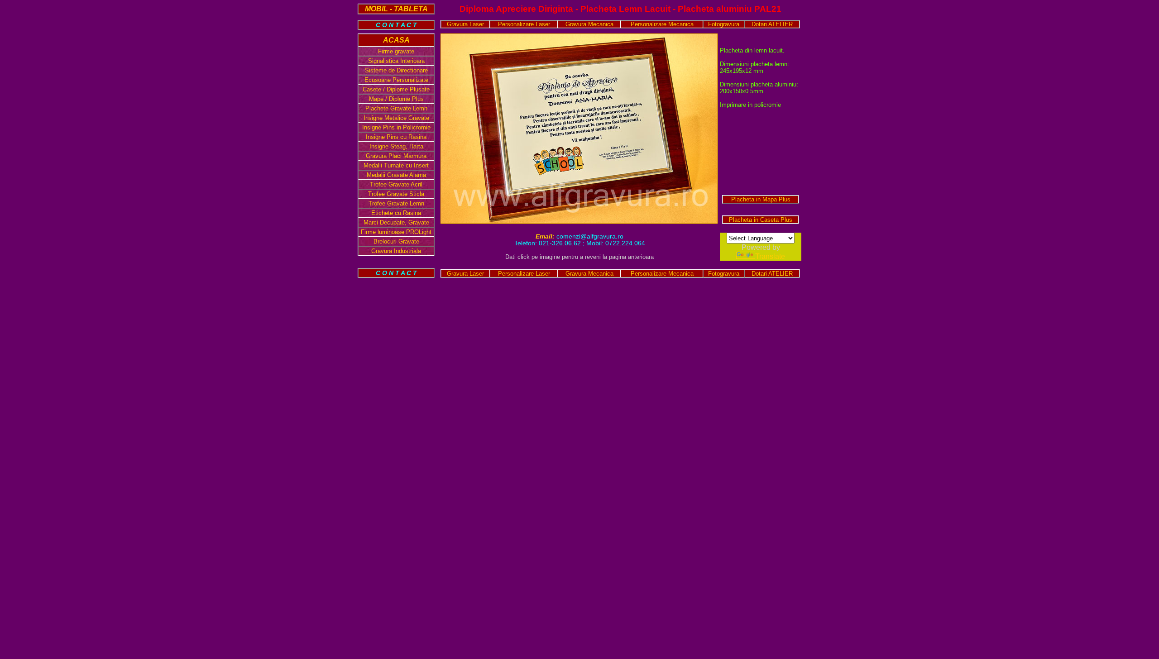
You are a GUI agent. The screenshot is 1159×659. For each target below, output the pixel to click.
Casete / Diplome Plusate (396, 89)
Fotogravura (723, 24)
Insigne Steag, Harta (396, 146)
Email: (546, 236)
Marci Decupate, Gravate (396, 222)
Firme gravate (396, 51)
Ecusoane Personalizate (396, 79)
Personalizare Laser (524, 24)
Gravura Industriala (396, 251)
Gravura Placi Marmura (396, 156)
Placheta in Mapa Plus (760, 199)
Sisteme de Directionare (396, 70)
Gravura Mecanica (589, 24)
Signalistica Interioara (396, 60)
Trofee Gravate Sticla (396, 194)
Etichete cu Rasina (396, 213)
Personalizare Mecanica (662, 24)
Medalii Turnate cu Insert (396, 165)
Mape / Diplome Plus (396, 99)
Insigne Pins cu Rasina (396, 137)
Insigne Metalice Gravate (396, 118)
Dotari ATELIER (772, 24)
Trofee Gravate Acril (396, 184)
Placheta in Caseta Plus (760, 219)
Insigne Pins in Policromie (396, 127)
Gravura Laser (465, 24)
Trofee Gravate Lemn (396, 203)
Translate (770, 256)
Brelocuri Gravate (396, 241)
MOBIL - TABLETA (396, 9)
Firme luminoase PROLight (396, 232)
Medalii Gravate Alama (396, 175)
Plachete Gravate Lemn (396, 108)
